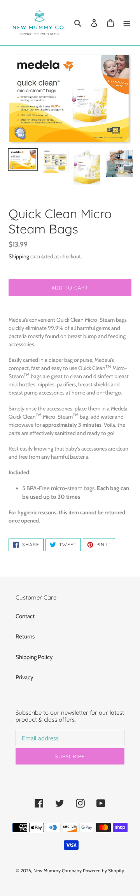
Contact (25, 616)
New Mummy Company (57, 870)
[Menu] (127, 22)
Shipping (19, 256)
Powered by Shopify (103, 870)
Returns (25, 636)
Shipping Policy (34, 657)
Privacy (24, 677)
